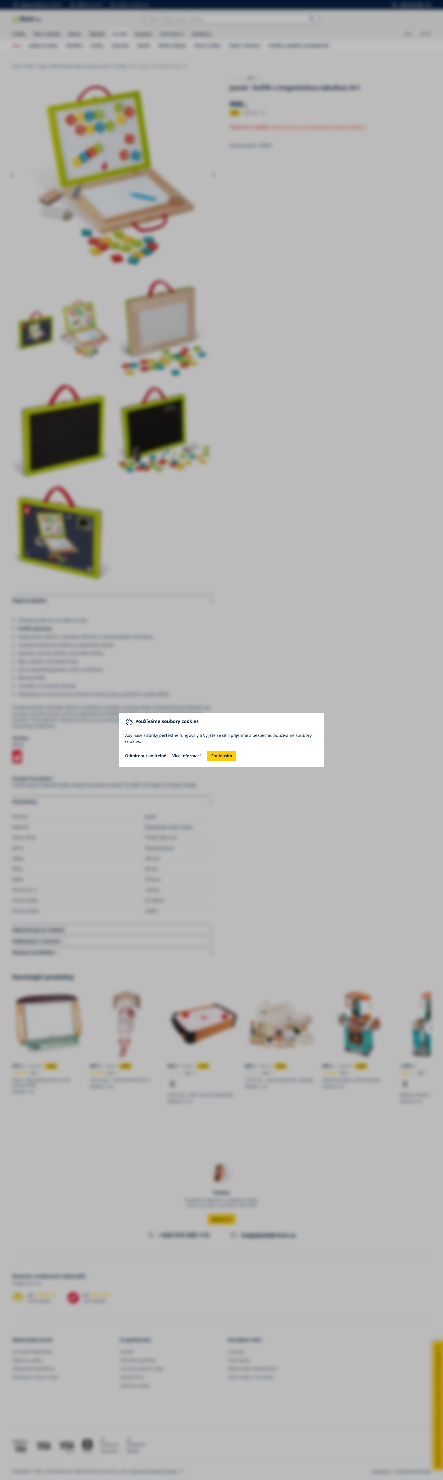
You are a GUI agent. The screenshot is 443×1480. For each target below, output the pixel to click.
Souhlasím (221, 756)
